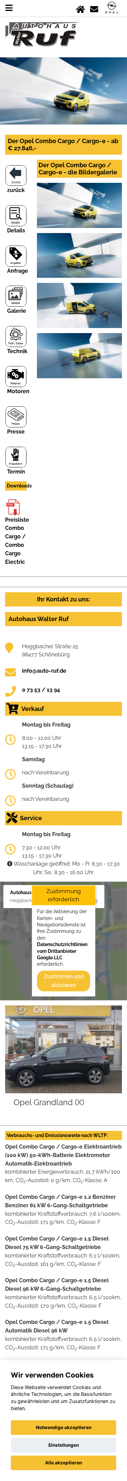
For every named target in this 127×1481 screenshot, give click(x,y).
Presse (16, 431)
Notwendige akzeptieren (63, 1427)
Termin (16, 471)
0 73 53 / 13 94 (41, 690)
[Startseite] (80, 8)
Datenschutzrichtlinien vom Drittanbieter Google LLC (62, 951)
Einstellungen (63, 1445)
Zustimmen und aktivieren (64, 980)
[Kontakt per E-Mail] (94, 8)
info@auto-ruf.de (44, 671)
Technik (17, 351)
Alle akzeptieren (63, 1462)
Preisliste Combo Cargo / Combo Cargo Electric (17, 541)
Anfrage (17, 271)
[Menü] (9, 8)
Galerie (16, 311)
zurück (16, 190)
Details (16, 230)
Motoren (18, 391)
